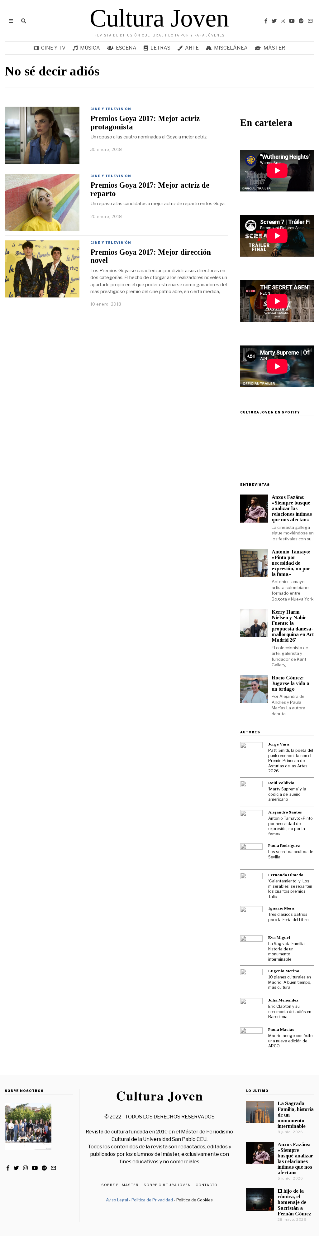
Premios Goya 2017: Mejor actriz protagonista (145, 122)
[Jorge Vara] (251, 753)
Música (90, 48)
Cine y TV (53, 48)
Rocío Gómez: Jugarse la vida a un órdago (290, 683)
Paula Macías (281, 1029)
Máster (274, 48)
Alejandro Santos (285, 812)
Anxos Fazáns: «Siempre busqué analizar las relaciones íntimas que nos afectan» (292, 508)
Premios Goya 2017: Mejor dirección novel (150, 256)
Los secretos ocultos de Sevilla (290, 854)
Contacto (206, 1185)
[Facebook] (266, 21)
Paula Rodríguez (284, 845)
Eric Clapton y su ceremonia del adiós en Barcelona (289, 1011)
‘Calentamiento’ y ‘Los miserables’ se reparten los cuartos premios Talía (290, 889)
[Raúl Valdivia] (251, 792)
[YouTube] (292, 21)
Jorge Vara (278, 744)
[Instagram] (283, 21)
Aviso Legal (117, 1199)
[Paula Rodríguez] (251, 854)
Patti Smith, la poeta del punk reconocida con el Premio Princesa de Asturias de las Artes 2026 (290, 760)
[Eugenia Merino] (251, 980)
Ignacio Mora (281, 908)
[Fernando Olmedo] (251, 884)
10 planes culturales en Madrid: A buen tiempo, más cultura (289, 982)
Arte (192, 48)
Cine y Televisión (110, 109)
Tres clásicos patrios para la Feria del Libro (288, 917)
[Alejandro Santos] (251, 821)
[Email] (310, 21)
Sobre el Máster (120, 1185)
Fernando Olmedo (285, 874)
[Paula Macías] (251, 1038)
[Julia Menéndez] (251, 1009)
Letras (160, 48)
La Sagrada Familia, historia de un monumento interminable (287, 951)
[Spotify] (301, 21)
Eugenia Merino (283, 970)
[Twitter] (274, 21)
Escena (126, 48)
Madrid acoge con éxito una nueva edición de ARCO (290, 1040)
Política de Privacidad (152, 1199)
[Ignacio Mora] (251, 917)
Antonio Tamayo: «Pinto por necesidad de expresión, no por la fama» (291, 563)
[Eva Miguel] (251, 946)
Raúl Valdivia (281, 782)
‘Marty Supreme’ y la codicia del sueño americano (287, 794)
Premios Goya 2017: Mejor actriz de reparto (149, 189)
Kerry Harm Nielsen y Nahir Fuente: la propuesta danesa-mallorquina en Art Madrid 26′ (293, 626)
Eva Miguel (279, 937)
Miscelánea (231, 48)
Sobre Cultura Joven (167, 1185)
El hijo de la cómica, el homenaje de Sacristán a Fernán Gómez (294, 1202)
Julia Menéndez (283, 1000)
